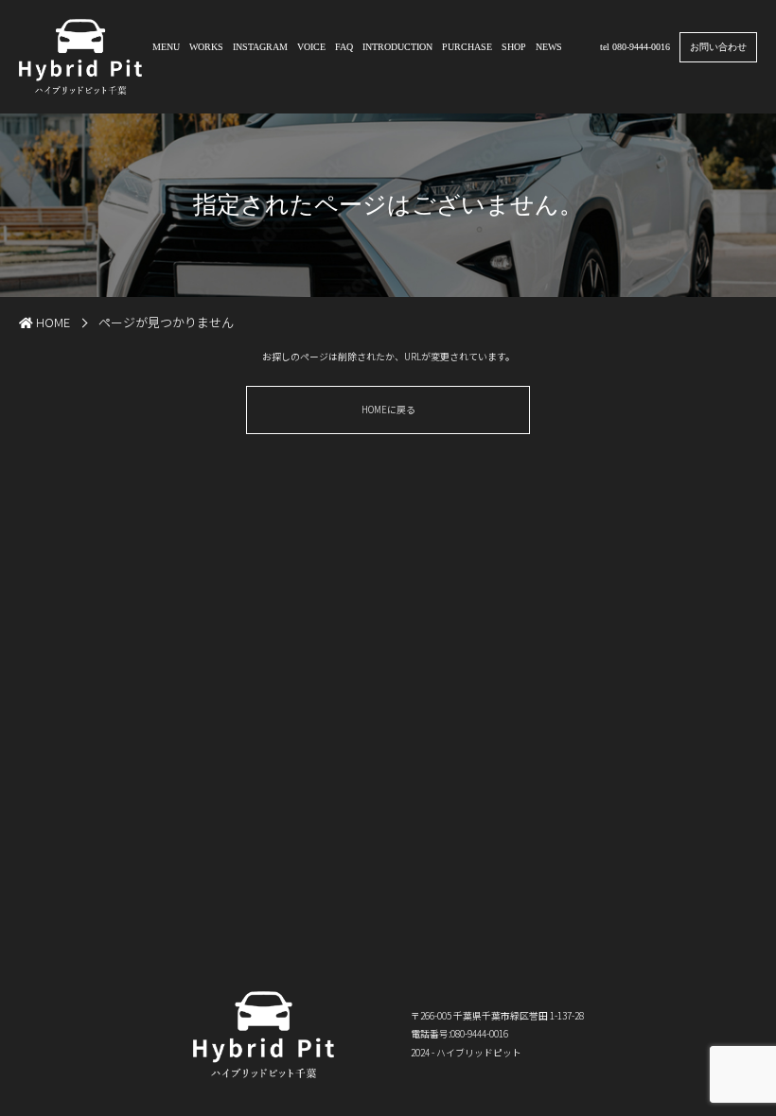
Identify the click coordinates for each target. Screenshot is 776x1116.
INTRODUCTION (397, 47)
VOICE (311, 47)
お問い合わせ (718, 47)
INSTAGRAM (260, 47)
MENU (166, 47)
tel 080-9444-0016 (635, 47)
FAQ (344, 47)
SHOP (514, 47)
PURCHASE (467, 47)
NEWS (549, 47)
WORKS (206, 47)
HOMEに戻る (388, 409)
